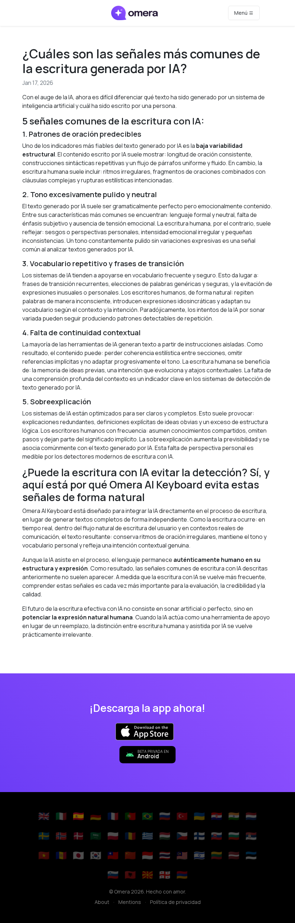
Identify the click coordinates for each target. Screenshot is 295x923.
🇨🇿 (182, 835)
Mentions (129, 902)
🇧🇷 (147, 816)
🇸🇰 (216, 835)
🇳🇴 (61, 835)
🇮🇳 (234, 816)
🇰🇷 (95, 855)
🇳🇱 (251, 816)
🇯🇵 (78, 855)
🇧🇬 (234, 835)
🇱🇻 (234, 855)
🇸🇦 (95, 835)
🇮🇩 (147, 855)
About (102, 902)
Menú (241, 12)
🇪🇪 (251, 855)
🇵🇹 (130, 816)
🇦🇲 (182, 874)
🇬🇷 (147, 835)
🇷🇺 (165, 816)
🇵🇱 (113, 835)
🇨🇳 (130, 855)
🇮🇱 (199, 855)
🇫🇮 (199, 835)
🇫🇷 (113, 816)
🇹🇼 (113, 855)
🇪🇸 (78, 816)
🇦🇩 (61, 855)
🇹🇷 (182, 816)
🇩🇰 (78, 835)
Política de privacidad (175, 902)
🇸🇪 (44, 835)
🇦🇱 (130, 874)
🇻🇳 (44, 855)
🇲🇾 (182, 855)
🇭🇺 (165, 835)
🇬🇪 (165, 874)
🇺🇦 (199, 816)
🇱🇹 (216, 855)
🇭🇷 (216, 816)
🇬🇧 (44, 816)
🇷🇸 (251, 835)
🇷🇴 (130, 835)
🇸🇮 (113, 874)
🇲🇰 (147, 874)
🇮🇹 (61, 816)
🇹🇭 (165, 855)
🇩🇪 (95, 816)
